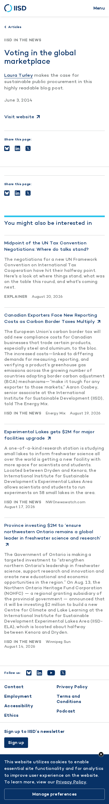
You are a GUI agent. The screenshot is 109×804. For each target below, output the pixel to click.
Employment (18, 696)
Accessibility (18, 706)
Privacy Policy (72, 686)
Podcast (66, 711)
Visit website (19, 117)
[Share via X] (28, 148)
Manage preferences (54, 794)
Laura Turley (18, 75)
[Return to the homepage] (17, 8)
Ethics (11, 715)
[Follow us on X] (63, 672)
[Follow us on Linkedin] (39, 672)
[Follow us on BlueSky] (28, 672)
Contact (14, 686)
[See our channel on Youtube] (51, 672)
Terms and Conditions (69, 698)
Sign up (16, 742)
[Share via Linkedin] (17, 148)
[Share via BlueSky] (7, 148)
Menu (99, 8)
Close (101, 754)
